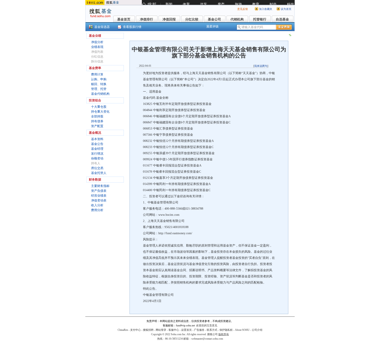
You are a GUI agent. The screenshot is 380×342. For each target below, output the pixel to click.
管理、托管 (98, 89)
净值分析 (97, 42)
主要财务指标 (100, 186)
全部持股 (97, 116)
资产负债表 (98, 190)
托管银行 (259, 19)
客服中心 (173, 329)
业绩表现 (97, 47)
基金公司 (214, 19)
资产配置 (97, 126)
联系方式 (212, 329)
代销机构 (237, 19)
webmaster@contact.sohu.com (207, 338)
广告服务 (199, 329)
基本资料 (97, 139)
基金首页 (123, 19)
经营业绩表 (98, 195)
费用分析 (97, 210)
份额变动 (97, 158)
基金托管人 (98, 173)
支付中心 (135, 329)
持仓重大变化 (100, 111)
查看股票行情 (132, 27)
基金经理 (97, 148)
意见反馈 (242, 9)
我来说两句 (260, 66)
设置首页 (186, 329)
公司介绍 (257, 329)
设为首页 (286, 9)
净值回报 (169, 19)
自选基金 (282, 19)
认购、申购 (98, 79)
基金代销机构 (100, 93)
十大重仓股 (98, 106)
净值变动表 (98, 200)
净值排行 (146, 19)
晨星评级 (212, 26)
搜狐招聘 (148, 329)
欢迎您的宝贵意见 (206, 325)
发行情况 (97, 153)
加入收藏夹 (265, 9)
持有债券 (97, 121)
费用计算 (97, 74)
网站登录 (161, 329)
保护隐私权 (226, 329)
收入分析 (97, 205)
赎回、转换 (98, 84)
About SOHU (242, 329)
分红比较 (191, 19)
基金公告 (97, 144)
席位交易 (97, 168)
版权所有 (223, 334)
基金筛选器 (102, 27)
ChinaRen (123, 329)
